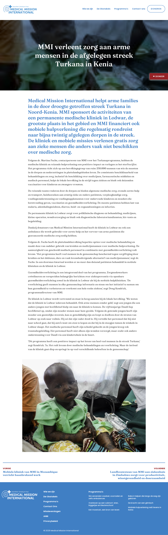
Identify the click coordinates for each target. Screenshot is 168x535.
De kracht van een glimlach (140, 503)
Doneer (159, 76)
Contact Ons (50, 506)
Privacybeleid (50, 521)
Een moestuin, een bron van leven (104, 509)
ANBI (45, 516)
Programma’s (121, 8)
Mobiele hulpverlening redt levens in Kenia (145, 508)
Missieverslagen (52, 511)
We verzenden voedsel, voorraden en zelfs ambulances (106, 497)
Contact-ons (138, 8)
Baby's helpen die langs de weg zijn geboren (144, 497)
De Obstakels (103, 8)
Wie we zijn (87, 8)
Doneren (156, 8)
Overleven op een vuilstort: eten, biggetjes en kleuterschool (104, 504)
